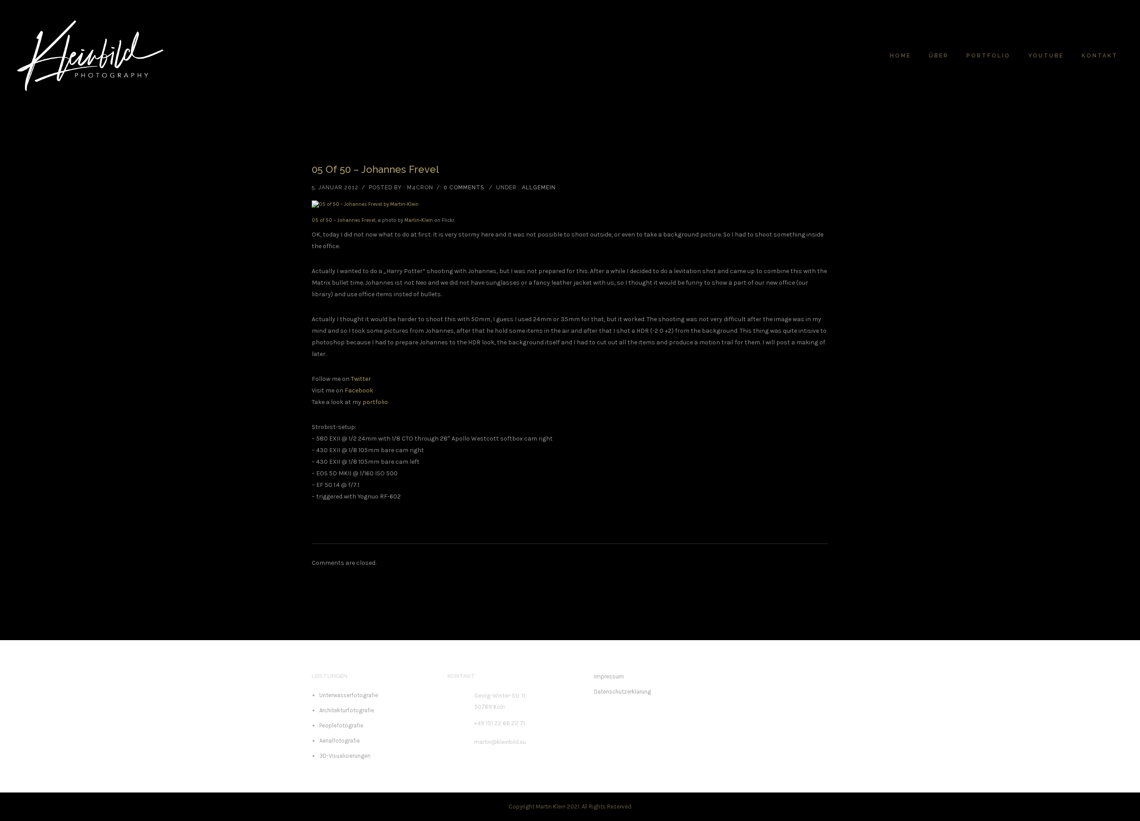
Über (939, 56)
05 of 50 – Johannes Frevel (375, 169)
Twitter (361, 379)
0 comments (464, 187)
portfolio (375, 402)
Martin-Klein (418, 220)
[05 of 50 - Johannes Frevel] (570, 204)
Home (900, 56)
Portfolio (988, 56)
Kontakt (1100, 56)
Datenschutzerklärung (622, 691)
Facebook (359, 390)
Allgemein (539, 187)
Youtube (1046, 56)
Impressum (609, 676)
